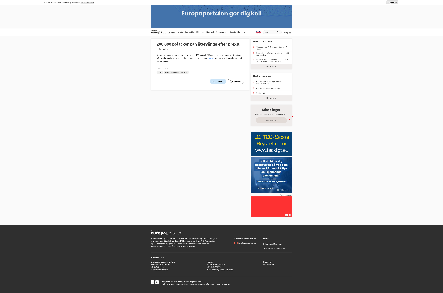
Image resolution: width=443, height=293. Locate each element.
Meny (286, 32)
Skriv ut (237, 81)
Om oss (282, 248)
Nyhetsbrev (267, 244)
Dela (220, 81)
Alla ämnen (241, 32)
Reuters (210, 58)
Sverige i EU (189, 32)
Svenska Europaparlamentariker (268, 88)
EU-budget (200, 32)
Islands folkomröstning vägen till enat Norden (272, 54)
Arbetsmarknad (222, 32)
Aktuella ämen (277, 244)
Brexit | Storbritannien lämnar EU (176, 72)
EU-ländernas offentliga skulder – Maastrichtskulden (269, 82)
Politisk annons (286, 195)
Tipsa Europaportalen (271, 248)
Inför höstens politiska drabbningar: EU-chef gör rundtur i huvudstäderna (272, 60)
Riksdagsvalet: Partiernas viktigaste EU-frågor (271, 48)
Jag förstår (392, 2)
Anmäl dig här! (271, 120)
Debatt (233, 32)
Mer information (87, 2)
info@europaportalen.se (247, 243)
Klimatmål (210, 32)
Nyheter (180, 32)
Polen (160, 72)
